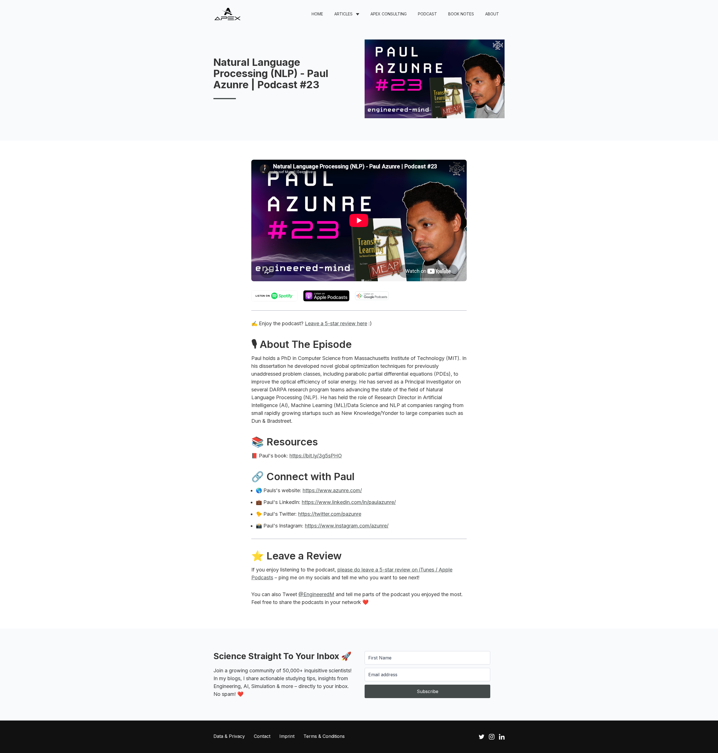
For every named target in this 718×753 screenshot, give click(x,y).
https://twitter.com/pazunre (329, 514)
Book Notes (461, 13)
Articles (343, 13)
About (492, 13)
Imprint (286, 736)
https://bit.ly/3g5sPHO (315, 456)
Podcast (427, 13)
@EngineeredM (316, 594)
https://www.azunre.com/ (332, 490)
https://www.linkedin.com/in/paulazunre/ (349, 502)
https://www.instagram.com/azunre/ (346, 526)
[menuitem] (317, 14)
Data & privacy (229, 736)
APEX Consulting (388, 13)
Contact (262, 736)
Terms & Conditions (324, 736)
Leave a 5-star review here (336, 323)
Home (317, 13)
